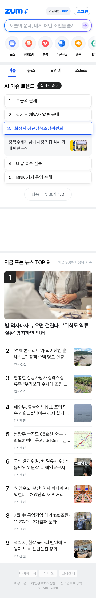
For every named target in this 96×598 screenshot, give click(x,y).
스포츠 (81, 70)
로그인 (82, 11)
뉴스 (31, 70)
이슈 (12, 70)
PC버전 (48, 573)
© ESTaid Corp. (48, 588)
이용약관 (20, 583)
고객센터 (68, 573)
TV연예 (54, 70)
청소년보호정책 (71, 583)
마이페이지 (27, 573)
